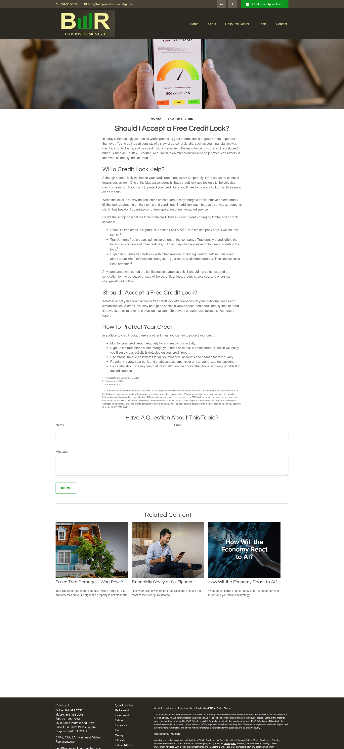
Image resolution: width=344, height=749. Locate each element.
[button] (194, 23)
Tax (117, 730)
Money (119, 735)
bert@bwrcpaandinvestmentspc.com (111, 4)
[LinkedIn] (221, 4)
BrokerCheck (223, 708)
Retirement (122, 710)
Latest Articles (124, 745)
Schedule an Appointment (267, 4)
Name (60, 425)
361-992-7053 (69, 4)
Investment (122, 715)
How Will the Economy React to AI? (243, 582)
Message (62, 451)
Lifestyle (120, 740)
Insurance (121, 725)
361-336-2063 (74, 714)
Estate (119, 720)
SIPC (233, 743)
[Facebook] (232, 4)
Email (178, 425)
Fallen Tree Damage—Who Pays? (89, 582)
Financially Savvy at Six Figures (162, 582)
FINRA (227, 743)
